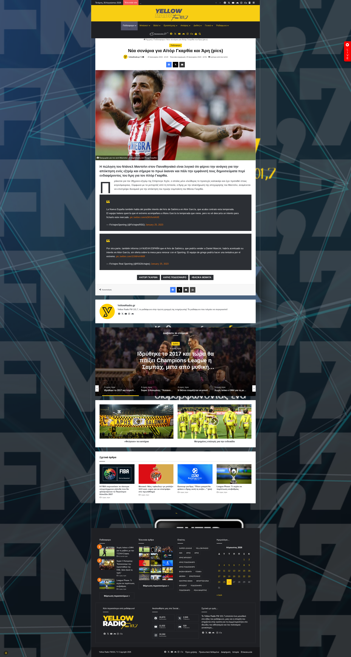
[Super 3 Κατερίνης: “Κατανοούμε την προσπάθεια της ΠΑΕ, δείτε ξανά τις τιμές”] (106, 564)
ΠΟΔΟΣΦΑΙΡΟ (196, 586)
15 (244, 571)
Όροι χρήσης (191, 652)
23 (249, 576)
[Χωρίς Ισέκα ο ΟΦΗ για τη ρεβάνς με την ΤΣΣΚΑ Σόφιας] (106, 551)
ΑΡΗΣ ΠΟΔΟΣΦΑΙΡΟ (175, 277)
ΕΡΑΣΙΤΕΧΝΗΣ (194, 576)
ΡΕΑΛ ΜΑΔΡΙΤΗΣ (200, 590)
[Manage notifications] (6, 653)
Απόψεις (184, 25)
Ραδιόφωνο (221, 25)
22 (244, 576)
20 (234, 576)
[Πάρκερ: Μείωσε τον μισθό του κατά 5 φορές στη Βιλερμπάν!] (156, 549)
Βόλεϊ (155, 25)
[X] (122, 313)
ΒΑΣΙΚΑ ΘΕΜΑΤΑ (202, 277)
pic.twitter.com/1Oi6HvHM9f (130, 256)
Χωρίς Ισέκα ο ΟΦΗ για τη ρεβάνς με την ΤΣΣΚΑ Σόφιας (125, 550)
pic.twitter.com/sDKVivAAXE (144, 217)
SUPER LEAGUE (185, 548)
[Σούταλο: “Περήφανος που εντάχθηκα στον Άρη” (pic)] (167, 570)
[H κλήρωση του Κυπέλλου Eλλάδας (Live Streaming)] (156, 577)
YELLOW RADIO (202, 548)
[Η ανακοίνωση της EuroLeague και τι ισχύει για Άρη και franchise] (167, 577)
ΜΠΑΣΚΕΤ (183, 586)
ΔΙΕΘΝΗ (182, 576)
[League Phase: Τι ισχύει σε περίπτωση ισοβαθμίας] (234, 474)
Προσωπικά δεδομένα (209, 652)
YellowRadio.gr (134, 57)
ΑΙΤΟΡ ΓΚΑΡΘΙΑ (149, 277)
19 (229, 576)
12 (229, 571)
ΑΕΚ (180, 553)
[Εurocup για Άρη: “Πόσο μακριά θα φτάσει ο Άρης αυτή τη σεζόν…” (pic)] (195, 474)
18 (224, 576)
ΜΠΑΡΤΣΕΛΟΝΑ (202, 581)
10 (219, 571)
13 (234, 571)
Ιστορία (235, 652)
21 (239, 576)
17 (219, 576)
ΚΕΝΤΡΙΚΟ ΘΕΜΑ (186, 581)
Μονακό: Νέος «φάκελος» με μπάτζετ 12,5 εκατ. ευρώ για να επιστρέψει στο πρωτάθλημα (181, 3)
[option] (175, 361)
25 (224, 582)
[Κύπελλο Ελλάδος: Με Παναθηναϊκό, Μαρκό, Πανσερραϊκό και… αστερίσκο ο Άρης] (156, 570)
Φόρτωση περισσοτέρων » (117, 596)
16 (249, 571)
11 (224, 571)
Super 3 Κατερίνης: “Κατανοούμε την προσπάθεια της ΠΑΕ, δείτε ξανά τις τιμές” (125, 567)
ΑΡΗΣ (188, 553)
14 (239, 571)
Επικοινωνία (246, 652)
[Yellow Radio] (175, 14)
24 (219, 582)
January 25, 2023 (154, 224)
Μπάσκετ (144, 25)
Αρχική (148, 39)
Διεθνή (197, 25)
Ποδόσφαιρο (128, 25)
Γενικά (208, 25)
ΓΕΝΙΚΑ (198, 572)
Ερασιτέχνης (169, 25)
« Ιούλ (219, 595)
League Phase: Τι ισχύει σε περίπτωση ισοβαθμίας (125, 583)
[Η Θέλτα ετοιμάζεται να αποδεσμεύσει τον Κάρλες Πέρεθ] (156, 556)
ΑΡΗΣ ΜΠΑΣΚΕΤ (185, 558)
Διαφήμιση (225, 652)
